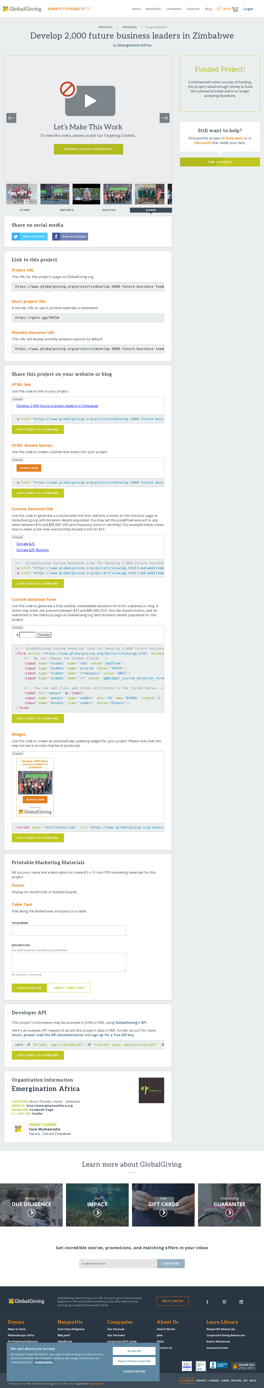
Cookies (214, 1380)
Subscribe (171, 1263)
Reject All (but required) (134, 1361)
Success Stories (217, 1348)
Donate (66, 9)
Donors (16, 1322)
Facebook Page (41, 1110)
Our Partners (116, 1335)
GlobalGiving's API (131, 1022)
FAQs (160, 1341)
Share (151, 210)
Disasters (193, 9)
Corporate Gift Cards (122, 1341)
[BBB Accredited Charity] (220, 1366)
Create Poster (29, 988)
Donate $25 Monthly (32, 550)
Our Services (115, 1329)
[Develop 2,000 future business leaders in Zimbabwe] (35, 782)
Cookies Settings (134, 1371)
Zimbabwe (129, 27)
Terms (225, 1380)
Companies (174, 9)
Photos (109, 210)
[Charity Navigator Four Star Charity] (189, 1366)
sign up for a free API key (112, 1035)
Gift (227, 9)
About (136, 9)
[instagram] (224, 1301)
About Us (167, 1322)
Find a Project (220, 162)
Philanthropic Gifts (21, 1335)
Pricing (236, 1380)
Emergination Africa (134, 45)
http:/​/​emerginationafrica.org (49, 1106)
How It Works (166, 1329)
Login (248, 9)
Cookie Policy (44, 1362)
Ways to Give (16, 1329)
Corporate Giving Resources (225, 1335)
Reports (67, 210)
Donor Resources (218, 1341)
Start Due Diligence (71, 1329)
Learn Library (222, 1322)
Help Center (172, 1301)
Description (21, 945)
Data (252, 1380)
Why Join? (64, 1335)
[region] (83, 1362)
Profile (37, 1114)
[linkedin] (241, 1301)
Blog (208, 9)
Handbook (65, 1341)
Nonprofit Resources (220, 1329)
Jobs (160, 1335)
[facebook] (207, 1301)
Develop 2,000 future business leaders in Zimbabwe (57, 406)
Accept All (134, 1351)
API (245, 1380)
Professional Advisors (23, 1341)
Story (25, 210)
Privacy (201, 1380)
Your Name (20, 923)
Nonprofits (153, 9)
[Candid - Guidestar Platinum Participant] (203, 1366)
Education (105, 27)
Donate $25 (25, 544)
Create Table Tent (69, 988)
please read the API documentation (54, 1035)
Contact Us (164, 1348)
